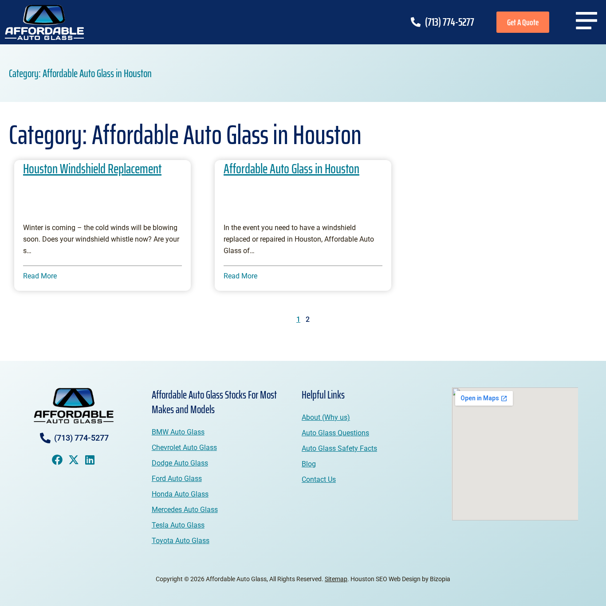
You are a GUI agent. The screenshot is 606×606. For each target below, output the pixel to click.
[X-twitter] (74, 460)
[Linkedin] (90, 460)
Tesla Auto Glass (178, 525)
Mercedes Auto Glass (185, 509)
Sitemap (336, 579)
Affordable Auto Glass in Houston (291, 169)
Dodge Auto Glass (180, 463)
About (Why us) (326, 417)
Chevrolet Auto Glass (184, 447)
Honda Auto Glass (180, 494)
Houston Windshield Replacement (92, 169)
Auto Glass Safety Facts (339, 448)
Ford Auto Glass (177, 478)
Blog (309, 464)
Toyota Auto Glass (180, 540)
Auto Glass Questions (335, 433)
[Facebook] (57, 460)
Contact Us (319, 479)
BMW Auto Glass (178, 432)
